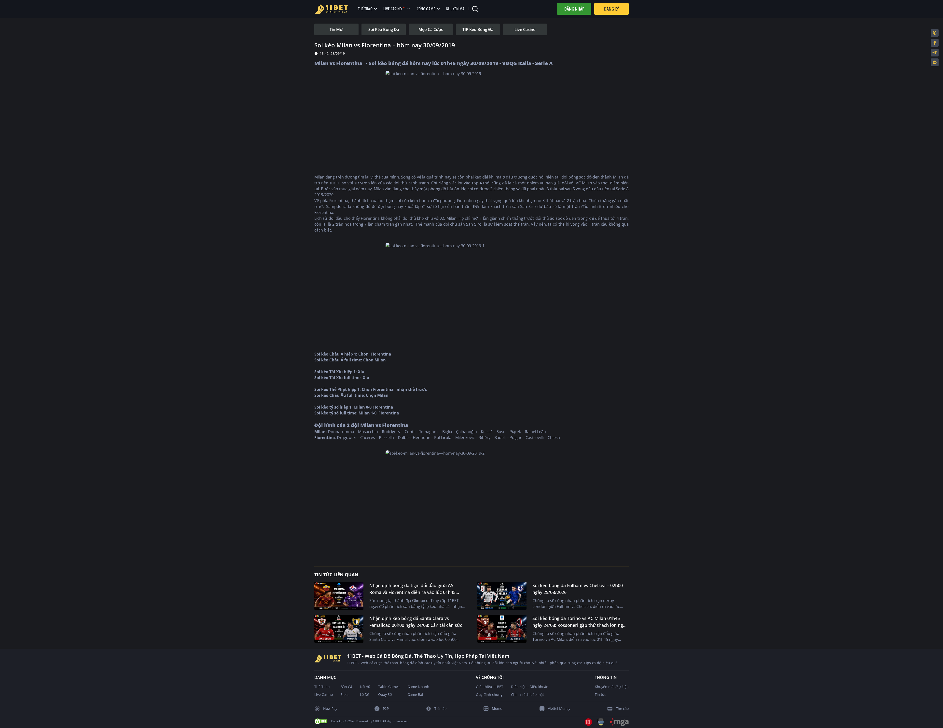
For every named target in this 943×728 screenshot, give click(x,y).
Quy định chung (489, 694)
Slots (344, 694)
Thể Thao (322, 686)
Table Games (389, 686)
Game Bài (415, 694)
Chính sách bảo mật (527, 694)
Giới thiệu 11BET (489, 686)
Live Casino (323, 694)
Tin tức (600, 694)
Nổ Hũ (365, 686)
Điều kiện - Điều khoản (529, 686)
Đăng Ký (611, 9)
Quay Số (385, 694)
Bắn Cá (346, 686)
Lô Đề (364, 694)
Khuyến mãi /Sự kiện (612, 686)
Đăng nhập (574, 9)
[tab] (336, 29)
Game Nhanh (418, 686)
